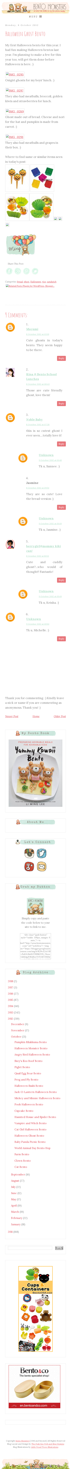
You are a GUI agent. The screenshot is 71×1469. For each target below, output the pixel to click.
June (14, 1193)
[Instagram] (29, 858)
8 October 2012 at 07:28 (37, 424)
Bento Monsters (22, 1441)
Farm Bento (21, 1154)
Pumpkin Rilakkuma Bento (30, 1042)
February (17, 1218)
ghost (26, 281)
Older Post (60, 716)
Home (36, 716)
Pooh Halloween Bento (28, 1104)
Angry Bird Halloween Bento (32, 1054)
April (14, 1205)
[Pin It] (26, 274)
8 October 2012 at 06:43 (38, 384)
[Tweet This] (35, 274)
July (13, 1187)
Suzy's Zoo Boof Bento (28, 1061)
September (18, 1174)
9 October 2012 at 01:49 (50, 523)
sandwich (51, 281)
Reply (61, 358)
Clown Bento (22, 1160)
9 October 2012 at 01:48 (50, 460)
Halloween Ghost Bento (29, 1135)
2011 (10, 1231)
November (18, 1030)
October (16, 1036)
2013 (11, 1012)
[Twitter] (42, 858)
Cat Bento (20, 1167)
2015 (11, 999)
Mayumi (32, 329)
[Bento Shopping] (35, 1351)
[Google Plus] (29, 871)
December (18, 1024)
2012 (11, 1018)
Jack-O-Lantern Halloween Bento (35, 1092)
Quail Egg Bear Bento (27, 1073)
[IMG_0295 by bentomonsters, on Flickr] (14, 74)
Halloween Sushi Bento (28, 1085)
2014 (11, 1006)
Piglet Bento (22, 1067)
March (15, 1211)
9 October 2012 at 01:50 (37, 624)
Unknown (46, 455)
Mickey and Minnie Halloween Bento (37, 1098)
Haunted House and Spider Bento (35, 1117)
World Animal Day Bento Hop (32, 1148)
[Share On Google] (18, 274)
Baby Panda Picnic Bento (29, 1142)
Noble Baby (34, 419)
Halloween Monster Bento (30, 1048)
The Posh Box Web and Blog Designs (47, 1444)
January (16, 1224)
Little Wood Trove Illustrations (44, 1447)
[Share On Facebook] (9, 274)
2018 (11, 981)
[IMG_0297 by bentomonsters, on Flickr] (14, 91)
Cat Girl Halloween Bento (30, 1129)
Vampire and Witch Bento (30, 1123)
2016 (11, 993)
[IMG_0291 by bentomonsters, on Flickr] (14, 137)
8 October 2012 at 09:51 (37, 488)
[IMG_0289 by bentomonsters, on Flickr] (15, 111)
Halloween (35, 281)
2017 (11, 987)
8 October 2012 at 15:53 (37, 556)
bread (20, 281)
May (14, 1199)
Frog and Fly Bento (26, 1079)
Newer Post (11, 716)
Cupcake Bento (23, 1110)
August (15, 1180)
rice (44, 281)
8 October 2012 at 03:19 (37, 334)
